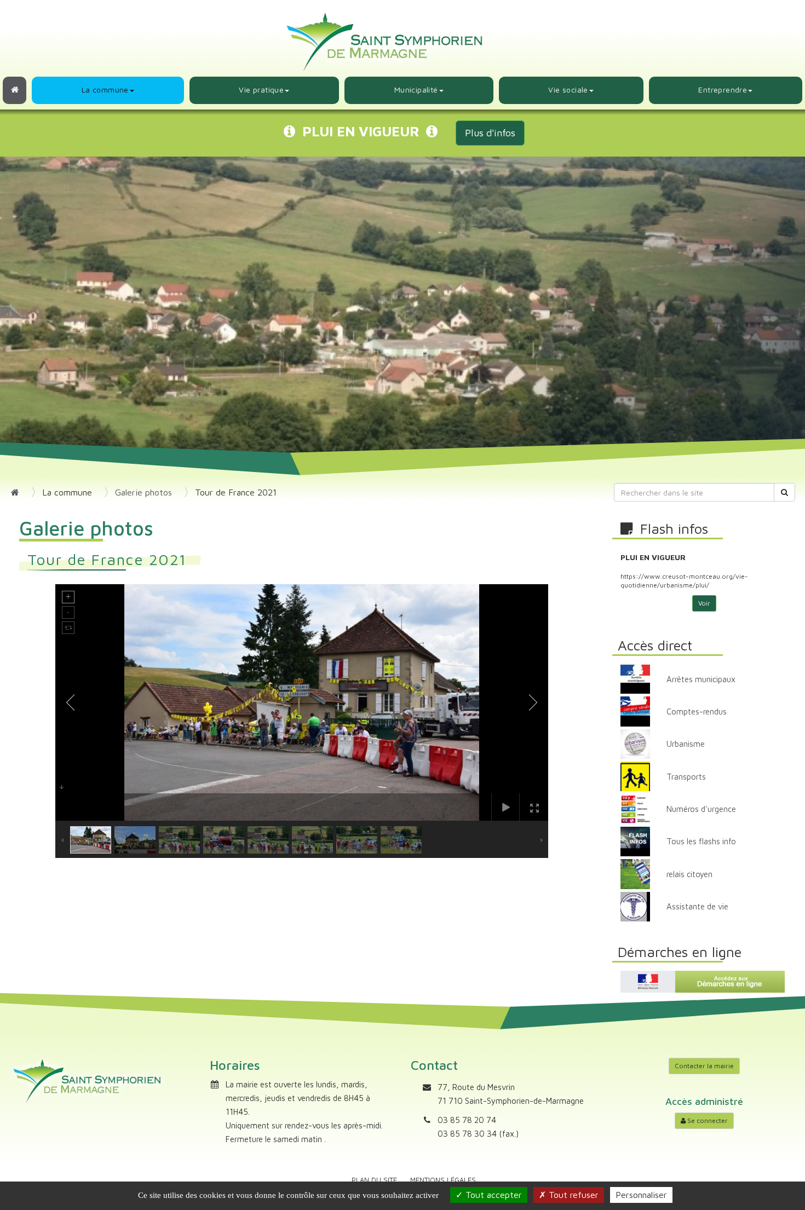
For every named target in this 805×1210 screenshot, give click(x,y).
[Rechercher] (784, 492)
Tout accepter (492, 1195)
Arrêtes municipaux (700, 679)
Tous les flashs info (701, 841)
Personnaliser (641, 1195)
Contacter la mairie (704, 1066)
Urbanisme (685, 743)
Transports (686, 776)
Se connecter (707, 1120)
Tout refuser (572, 1195)
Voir (704, 603)
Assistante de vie (697, 906)
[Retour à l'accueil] (14, 90)
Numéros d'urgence (701, 809)
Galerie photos (143, 492)
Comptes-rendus (696, 711)
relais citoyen (689, 874)
